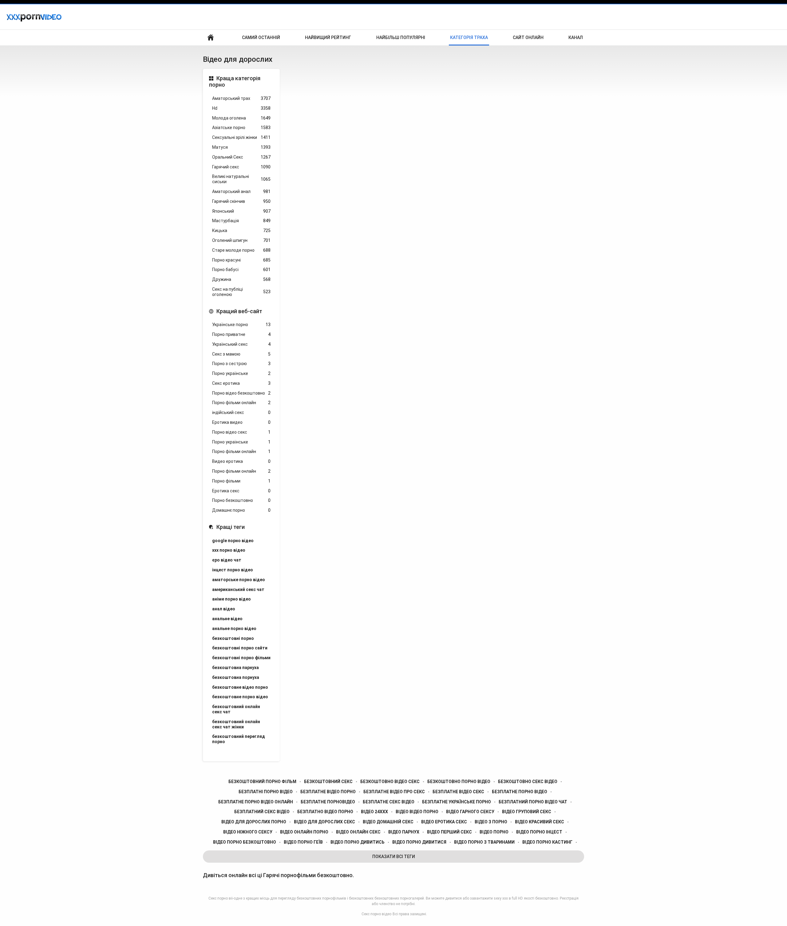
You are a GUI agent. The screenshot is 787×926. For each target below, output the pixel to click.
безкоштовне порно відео (240, 696)
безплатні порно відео (266, 791)
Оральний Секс (241, 157)
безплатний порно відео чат (533, 801)
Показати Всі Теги (393, 856)
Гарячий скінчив (241, 201)
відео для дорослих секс (324, 821)
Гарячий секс (241, 166)
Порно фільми (241, 481)
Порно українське (241, 373)
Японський (241, 211)
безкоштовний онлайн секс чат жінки (236, 724)
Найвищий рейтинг (328, 37)
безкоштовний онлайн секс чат (236, 709)
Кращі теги (230, 527)
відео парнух (403, 831)
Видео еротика (241, 461)
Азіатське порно (241, 127)
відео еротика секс (444, 821)
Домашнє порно (241, 510)
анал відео (223, 608)
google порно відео (233, 540)
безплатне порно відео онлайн (255, 801)
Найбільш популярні (400, 37)
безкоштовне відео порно (240, 687)
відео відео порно (417, 811)
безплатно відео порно (325, 811)
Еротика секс (241, 490)
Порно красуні (241, 260)
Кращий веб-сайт (239, 311)
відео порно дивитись (357, 842)
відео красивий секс (539, 821)
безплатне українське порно (456, 801)
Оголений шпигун (241, 240)
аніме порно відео (231, 599)
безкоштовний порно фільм (262, 781)
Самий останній (261, 37)
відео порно (494, 831)
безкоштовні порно (233, 638)
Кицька (241, 230)
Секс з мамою (241, 354)
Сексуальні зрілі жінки (241, 137)
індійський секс (241, 412)
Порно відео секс (241, 432)
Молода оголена (241, 118)
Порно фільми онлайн (241, 402)
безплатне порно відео (519, 791)
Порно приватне (241, 334)
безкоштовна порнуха (235, 677)
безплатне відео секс (458, 791)
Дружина (241, 279)
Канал (575, 37)
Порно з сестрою (241, 363)
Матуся (241, 147)
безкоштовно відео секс (390, 781)
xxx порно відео (228, 550)
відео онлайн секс (358, 831)
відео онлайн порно (304, 831)
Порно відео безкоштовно (241, 393)
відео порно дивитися (419, 842)
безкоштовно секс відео (527, 781)
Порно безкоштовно (241, 500)
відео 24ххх (374, 811)
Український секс (241, 344)
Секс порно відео (376, 914)
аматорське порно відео (238, 579)
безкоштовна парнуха (235, 667)
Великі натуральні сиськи (241, 179)
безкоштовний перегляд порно (238, 739)
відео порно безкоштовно (244, 842)
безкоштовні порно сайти (239, 647)
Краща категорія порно (234, 81)
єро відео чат (226, 560)
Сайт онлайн (528, 37)
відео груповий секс (526, 811)
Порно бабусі (241, 269)
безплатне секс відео (388, 801)
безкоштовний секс (328, 781)
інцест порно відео (232, 569)
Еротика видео (241, 422)
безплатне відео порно (328, 791)
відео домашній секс (388, 821)
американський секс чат (238, 589)
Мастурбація (241, 220)
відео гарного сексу (470, 811)
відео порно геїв (303, 842)
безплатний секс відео (262, 811)
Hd (241, 108)
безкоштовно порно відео (458, 781)
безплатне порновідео (328, 801)
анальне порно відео (234, 628)
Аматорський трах (241, 98)
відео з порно (491, 821)
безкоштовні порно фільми (241, 657)
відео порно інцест (539, 831)
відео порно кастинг (547, 842)
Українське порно (241, 324)
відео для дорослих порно (253, 821)
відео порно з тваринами (484, 842)
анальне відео (227, 618)
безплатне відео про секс (394, 791)
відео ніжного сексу (247, 831)
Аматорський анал (241, 191)
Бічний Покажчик (210, 37)
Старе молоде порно (241, 250)
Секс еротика (241, 383)
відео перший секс (449, 831)
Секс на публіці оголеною (241, 292)
